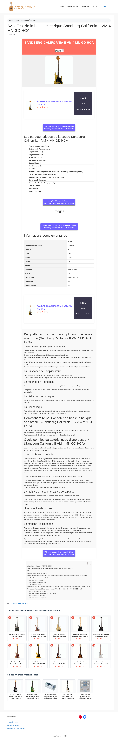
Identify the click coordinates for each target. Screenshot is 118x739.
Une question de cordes (38, 595)
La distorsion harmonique (39, 582)
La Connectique (36, 584)
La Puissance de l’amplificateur (41, 578)
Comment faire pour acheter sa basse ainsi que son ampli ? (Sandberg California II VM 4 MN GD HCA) (59, 586)
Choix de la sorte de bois (39, 591)
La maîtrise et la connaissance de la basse (44, 593)
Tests (104, 6)
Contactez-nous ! (13, 722)
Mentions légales (13, 725)
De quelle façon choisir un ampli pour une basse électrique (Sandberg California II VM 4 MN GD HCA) (58, 575)
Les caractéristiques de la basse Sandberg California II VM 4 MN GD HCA (50, 568)
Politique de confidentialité (16, 728)
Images (30, 571)
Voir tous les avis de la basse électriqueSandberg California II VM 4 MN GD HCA (59, 128)
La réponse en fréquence (39, 580)
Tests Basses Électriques (28, 20)
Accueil (11, 20)
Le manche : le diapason (39, 597)
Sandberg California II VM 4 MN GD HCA (59, 42)
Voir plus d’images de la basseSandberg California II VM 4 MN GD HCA (59, 202)
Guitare (61, 6)
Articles (95, 6)
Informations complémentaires (37, 573)
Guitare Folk (85, 6)
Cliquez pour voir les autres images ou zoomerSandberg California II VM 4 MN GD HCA (59, 227)
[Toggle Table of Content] (88, 563)
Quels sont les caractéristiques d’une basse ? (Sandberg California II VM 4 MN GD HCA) (55, 589)
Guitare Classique (72, 6)
